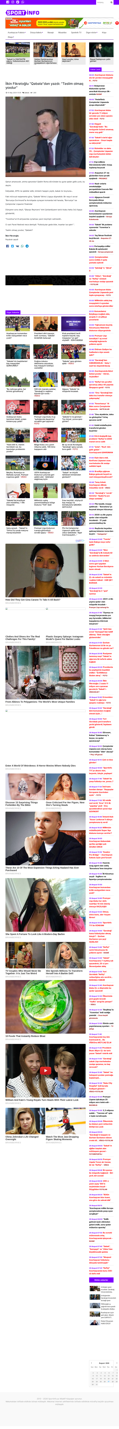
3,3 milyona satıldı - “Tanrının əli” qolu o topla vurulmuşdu (101, 1113)
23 (93, 1382)
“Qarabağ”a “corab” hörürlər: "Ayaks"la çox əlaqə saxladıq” (100, 496)
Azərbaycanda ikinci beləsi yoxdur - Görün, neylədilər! (101, 374)
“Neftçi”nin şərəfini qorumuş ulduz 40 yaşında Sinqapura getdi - (101, 385)
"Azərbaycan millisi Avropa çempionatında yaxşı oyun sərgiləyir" (101, 1211)
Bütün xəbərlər (101, 1280)
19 (105, 1379)
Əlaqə (10, 37)
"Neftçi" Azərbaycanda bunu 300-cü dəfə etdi (101, 1271)
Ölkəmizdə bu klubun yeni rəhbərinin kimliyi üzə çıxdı (101, 1124)
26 (105, 1382)
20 (108, 1379)
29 (116, 1382)
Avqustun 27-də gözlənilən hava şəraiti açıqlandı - (99, 176)
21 (113, 1379)
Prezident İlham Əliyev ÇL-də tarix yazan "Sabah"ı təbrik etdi (100, 1051)
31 (97, 1384)
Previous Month (91, 1363)
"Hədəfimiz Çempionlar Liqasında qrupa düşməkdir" (99, 102)
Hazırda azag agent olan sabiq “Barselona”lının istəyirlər (100, 866)
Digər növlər (91, 33)
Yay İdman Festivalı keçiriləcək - (100, 238)
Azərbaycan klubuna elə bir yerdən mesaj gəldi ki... (101, 78)
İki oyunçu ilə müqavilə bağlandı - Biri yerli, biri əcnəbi (101, 1173)
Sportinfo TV (76, 33)
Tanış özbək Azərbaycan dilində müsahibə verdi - (99, 485)
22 (116, 1379)
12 (105, 1376)
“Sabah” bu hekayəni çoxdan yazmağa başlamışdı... (101, 1075)
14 (113, 1376)
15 (116, 1376)
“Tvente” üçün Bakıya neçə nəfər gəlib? (100, 542)
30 (93, 1384)
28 (113, 1382)
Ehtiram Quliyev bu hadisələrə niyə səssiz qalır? (100, 352)
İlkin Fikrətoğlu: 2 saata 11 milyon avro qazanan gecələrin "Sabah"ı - (98, 686)
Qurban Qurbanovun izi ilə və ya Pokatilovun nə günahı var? (101, 645)
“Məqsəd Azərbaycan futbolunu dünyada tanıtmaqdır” (100, 1260)
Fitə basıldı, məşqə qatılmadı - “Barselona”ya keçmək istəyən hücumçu (100, 507)
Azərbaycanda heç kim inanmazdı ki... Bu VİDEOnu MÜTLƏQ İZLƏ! (100, 1040)
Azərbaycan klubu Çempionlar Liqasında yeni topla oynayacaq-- (101, 292)
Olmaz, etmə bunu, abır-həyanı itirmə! (99, 915)
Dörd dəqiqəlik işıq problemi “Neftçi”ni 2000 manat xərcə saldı (100, 439)
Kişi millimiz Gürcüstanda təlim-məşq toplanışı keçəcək (100, 165)
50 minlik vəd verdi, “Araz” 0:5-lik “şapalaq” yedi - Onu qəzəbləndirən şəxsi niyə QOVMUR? (100, 806)
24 (97, 1382)
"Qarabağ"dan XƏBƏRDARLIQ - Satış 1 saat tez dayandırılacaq (99, 363)
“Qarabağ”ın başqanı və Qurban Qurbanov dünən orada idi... (101, 1138)
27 (108, 1381)
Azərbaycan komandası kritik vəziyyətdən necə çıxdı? (99, 890)
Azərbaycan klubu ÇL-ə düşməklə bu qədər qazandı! (101, 988)
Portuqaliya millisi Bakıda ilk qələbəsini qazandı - (101, 249)
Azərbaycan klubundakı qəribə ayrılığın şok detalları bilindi (99, 844)
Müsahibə (62, 33)
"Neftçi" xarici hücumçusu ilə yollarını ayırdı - (99, 950)
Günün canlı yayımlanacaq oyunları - (101, 1026)
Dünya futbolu (36, 33)
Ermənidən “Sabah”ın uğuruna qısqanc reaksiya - (101, 700)
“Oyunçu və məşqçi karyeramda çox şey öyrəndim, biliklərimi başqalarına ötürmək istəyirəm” (101, 618)
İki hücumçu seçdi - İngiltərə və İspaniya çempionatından (101, 876)
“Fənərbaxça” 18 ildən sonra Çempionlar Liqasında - (99, 406)
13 (108, 1376)
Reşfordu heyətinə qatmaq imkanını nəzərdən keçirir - (101, 531)
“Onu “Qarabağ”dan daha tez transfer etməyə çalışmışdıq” (100, 395)
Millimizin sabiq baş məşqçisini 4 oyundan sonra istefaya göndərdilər (101, 303)
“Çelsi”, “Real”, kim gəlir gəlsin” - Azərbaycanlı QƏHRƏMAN (101, 450)
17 (97, 1379)
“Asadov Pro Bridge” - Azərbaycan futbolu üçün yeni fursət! (100, 855)
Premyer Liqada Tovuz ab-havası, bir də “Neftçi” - (100, 1162)
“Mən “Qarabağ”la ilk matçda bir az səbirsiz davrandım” (101, 553)
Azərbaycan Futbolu (16, 33)
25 (101, 1382)
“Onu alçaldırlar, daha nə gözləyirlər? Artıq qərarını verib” (101, 417)
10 (97, 1376)
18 (101, 1379)
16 (93, 1379)
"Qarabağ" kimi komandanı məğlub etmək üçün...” (100, 711)
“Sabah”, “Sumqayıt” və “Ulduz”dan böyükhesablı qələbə (100, 1249)
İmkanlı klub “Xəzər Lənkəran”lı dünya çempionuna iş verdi (101, 819)
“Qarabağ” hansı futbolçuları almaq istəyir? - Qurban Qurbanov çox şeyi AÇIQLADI (100, 936)
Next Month (117, 1363)
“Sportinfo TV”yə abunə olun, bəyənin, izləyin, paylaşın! (100, 771)
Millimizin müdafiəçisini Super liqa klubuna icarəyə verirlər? (100, 830)
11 (101, 1376)
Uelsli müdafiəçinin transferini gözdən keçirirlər (100, 428)
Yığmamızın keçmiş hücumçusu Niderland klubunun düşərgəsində (100, 328)
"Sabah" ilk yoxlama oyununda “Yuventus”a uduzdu (100, 227)
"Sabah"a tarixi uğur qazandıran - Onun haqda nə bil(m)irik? (100, 140)
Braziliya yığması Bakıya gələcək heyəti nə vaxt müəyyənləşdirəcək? (100, 474)
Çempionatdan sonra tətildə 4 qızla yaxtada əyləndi (98, 260)
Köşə (104, 33)
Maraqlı (51, 33)
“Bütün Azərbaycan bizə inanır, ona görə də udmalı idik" (100, 1197)
